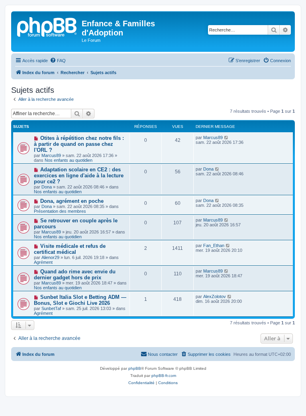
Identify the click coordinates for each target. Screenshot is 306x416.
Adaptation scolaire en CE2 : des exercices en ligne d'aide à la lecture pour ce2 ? (79, 175)
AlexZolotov (214, 296)
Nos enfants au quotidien (68, 160)
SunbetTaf (51, 308)
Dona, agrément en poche (72, 201)
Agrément (43, 262)
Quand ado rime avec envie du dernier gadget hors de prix (75, 275)
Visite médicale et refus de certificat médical (70, 249)
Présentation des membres (60, 211)
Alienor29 (50, 257)
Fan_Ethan (213, 245)
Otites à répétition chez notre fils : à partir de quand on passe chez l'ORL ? (79, 144)
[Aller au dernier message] (226, 137)
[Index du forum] (47, 26)
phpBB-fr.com (163, 375)
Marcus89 (51, 155)
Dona (46, 186)
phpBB (134, 368)
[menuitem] (58, 60)
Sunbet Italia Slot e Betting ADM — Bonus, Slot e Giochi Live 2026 (80, 300)
